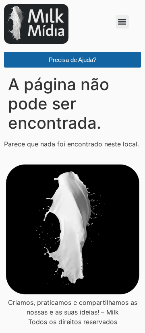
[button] (122, 22)
